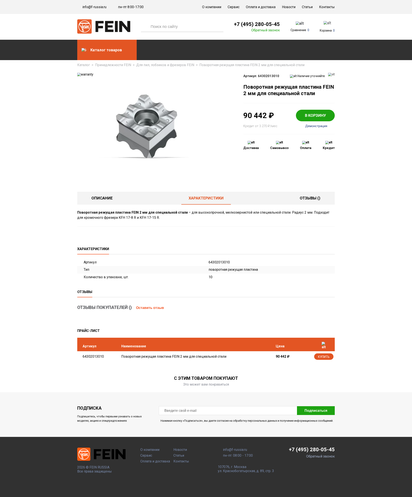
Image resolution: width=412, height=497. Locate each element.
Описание (102, 198)
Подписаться (315, 410)
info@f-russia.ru (94, 7)
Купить (324, 357)
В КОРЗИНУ (315, 115)
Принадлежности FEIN (113, 65)
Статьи (307, 7)
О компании (211, 7)
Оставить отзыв (150, 308)
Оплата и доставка (261, 7)
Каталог (83, 65)
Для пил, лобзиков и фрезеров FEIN (165, 65)
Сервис (233, 7)
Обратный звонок (265, 30)
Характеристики (206, 198)
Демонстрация (316, 126)
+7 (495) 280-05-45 (257, 24)
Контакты (327, 7)
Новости (288, 7)
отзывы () (310, 198)
